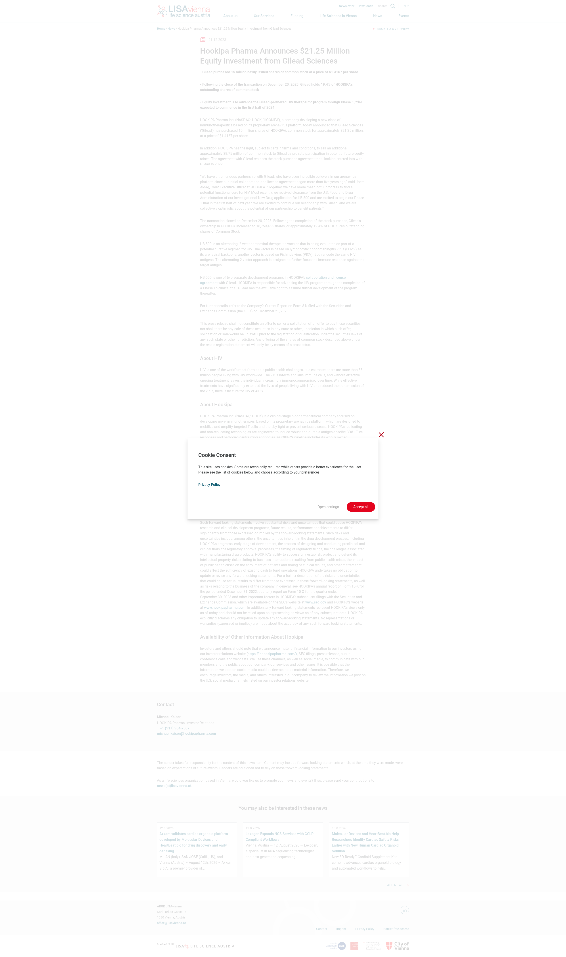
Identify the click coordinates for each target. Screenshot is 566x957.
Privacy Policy (209, 485)
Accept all (361, 507)
